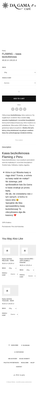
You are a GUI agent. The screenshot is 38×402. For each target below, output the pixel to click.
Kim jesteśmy (12, 358)
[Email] (24, 109)
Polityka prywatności (11, 362)
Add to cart (19, 98)
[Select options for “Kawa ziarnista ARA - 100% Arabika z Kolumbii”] (25, 251)
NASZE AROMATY (24, 358)
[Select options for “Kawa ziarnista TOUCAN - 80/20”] (7, 291)
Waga (4, 67)
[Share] (12, 109)
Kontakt (19, 366)
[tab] (19, 140)
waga (4, 268)
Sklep (32, 362)
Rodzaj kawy (6, 78)
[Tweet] (16, 109)
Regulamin (24, 362)
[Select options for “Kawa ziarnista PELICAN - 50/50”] (7, 251)
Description (19, 140)
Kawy (4, 50)
